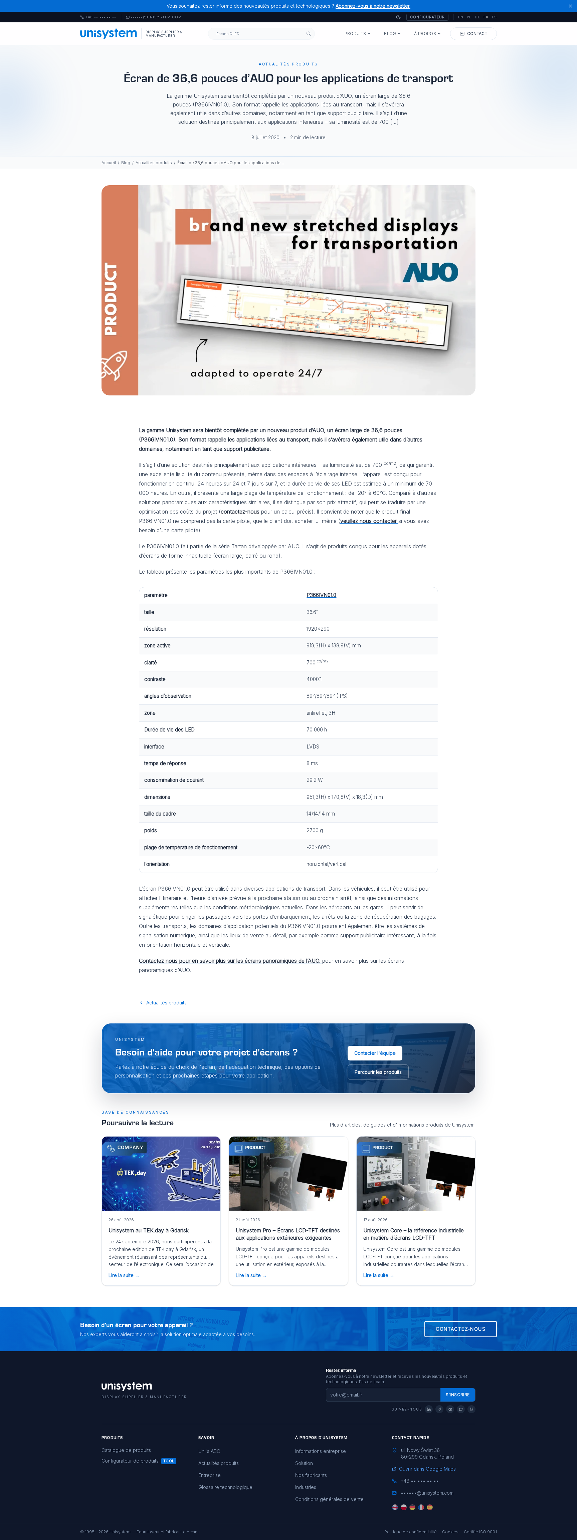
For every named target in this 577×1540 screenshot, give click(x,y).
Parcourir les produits (378, 1072)
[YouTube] (450, 1409)
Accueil (109, 162)
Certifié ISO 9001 (480, 1531)
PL (469, 17)
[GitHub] (471, 1409)
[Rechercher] (309, 34)
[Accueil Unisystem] (108, 33)
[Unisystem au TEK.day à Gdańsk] (161, 1174)
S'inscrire (458, 1394)
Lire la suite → (124, 1275)
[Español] (430, 1507)
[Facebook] (439, 1409)
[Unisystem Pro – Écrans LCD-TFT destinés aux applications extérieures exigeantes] (288, 1174)
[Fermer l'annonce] (570, 6)
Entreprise (209, 1475)
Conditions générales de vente (329, 1499)
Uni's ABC (209, 1451)
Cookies (450, 1531)
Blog (390, 33)
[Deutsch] (412, 1507)
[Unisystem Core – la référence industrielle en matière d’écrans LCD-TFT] (416, 1174)
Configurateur (427, 17)
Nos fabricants (311, 1475)
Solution (304, 1463)
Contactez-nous (461, 1329)
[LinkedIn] (429, 1409)
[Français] (421, 1507)
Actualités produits (154, 162)
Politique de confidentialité (410, 1531)
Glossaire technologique (225, 1487)
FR (486, 17)
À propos (425, 33)
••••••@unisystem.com (156, 17)
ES (494, 17)
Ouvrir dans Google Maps (427, 1469)
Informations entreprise (320, 1451)
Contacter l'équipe (375, 1053)
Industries (305, 1487)
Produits (355, 33)
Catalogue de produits (126, 1450)
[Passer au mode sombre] (398, 17)
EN (460, 17)
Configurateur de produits (130, 1461)
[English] (395, 1507)
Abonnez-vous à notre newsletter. (373, 6)
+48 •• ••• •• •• (98, 17)
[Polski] (404, 1507)
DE (477, 17)
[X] (461, 1409)
